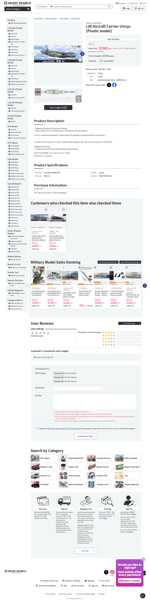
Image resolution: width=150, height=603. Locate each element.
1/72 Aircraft (15, 195)
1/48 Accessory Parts (18, 84)
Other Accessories (17, 215)
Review (38, 395)
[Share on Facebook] (114, 85)
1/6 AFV (13, 121)
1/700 (100, 76)
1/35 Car (13, 36)
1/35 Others (15, 47)
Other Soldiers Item (17, 154)
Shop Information (65, 594)
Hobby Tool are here (17, 275)
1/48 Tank (14, 66)
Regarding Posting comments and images (61, 329)
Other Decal (15, 226)
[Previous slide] (34, 54)
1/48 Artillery (15, 71)
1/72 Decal (14, 223)
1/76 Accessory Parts (18, 98)
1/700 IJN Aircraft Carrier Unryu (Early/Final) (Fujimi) (56, 148)
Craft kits (14, 249)
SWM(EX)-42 (121, 79)
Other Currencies (130, 48)
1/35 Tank (14, 34)
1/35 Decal (14, 52)
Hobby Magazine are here (18, 294)
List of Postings (129, 323)
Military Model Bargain (18, 23)
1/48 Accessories (16, 209)
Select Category (13, 9)
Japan (101, 172)
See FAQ (85, 550)
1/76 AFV (13, 95)
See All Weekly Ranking (107, 262)
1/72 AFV (13, 129)
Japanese (48, 156)
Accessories (15, 135)
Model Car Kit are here (18, 267)
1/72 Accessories (16, 212)
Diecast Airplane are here (18, 284)
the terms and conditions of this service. (63, 428)
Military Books (16, 259)
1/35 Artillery (15, 39)
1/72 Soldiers (15, 146)
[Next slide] (82, 54)
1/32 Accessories (16, 206)
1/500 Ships (14, 168)
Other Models (15, 251)
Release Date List (17, 303)
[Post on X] (109, 85)
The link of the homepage (85, 594)
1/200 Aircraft (15, 201)
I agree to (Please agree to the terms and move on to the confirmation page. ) (87, 428)
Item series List (16, 309)
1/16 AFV (13, 108)
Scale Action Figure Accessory (17, 237)
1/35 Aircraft (15, 190)
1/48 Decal (14, 220)
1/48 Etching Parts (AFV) (19, 81)
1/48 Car (13, 68)
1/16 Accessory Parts (18, 111)
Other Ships (15, 170)
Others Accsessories (18, 179)
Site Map (101, 594)
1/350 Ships (14, 165)
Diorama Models (16, 241)
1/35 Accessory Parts (18, 55)
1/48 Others (15, 79)
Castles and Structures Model (19, 245)
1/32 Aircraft (15, 187)
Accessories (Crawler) (18, 138)
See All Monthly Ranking (130, 262)
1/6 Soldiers (15, 151)
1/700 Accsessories (17, 173)
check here (65, 530)
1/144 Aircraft (15, 198)
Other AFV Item (16, 132)
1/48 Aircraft (15, 192)
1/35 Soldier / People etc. (18, 43)
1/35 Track (14, 49)
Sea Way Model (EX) (106, 79)
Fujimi (100, 73)
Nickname (39, 387)
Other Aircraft (15, 204)
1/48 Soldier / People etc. (18, 75)
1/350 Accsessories (17, 176)
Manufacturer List (17, 306)
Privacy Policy (50, 594)
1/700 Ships (14, 162)
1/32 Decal (14, 218)
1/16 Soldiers (15, 149)
